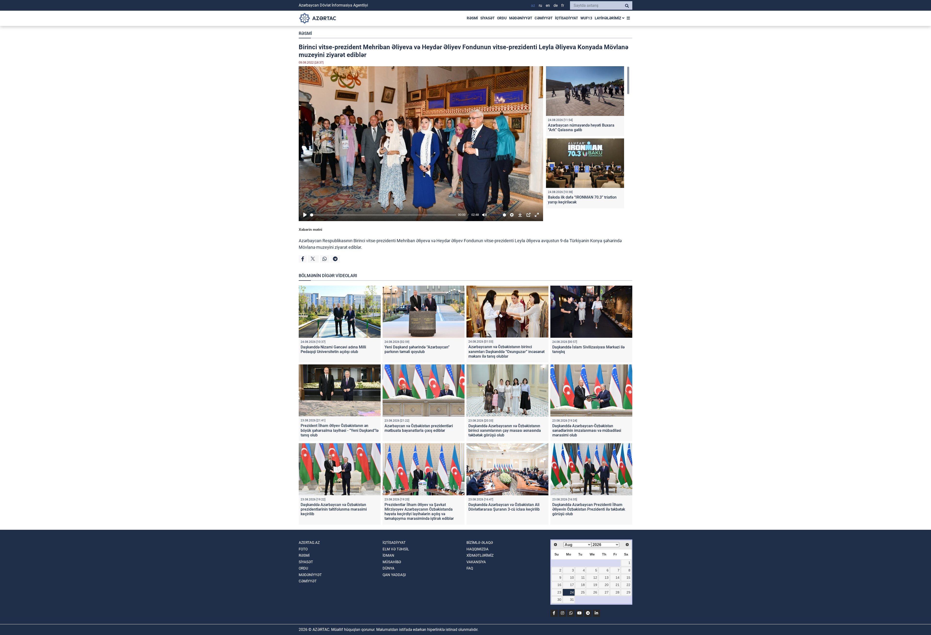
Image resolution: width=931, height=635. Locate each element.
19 (595, 585)
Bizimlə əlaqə (479, 542)
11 (583, 577)
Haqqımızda (477, 549)
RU (540, 5)
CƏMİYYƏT (544, 18)
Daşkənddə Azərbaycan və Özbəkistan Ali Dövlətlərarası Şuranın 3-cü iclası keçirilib (504, 507)
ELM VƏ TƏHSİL (396, 549)
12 (595, 577)
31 (572, 600)
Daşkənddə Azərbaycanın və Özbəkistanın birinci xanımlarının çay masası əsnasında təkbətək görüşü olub (504, 430)
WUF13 (586, 18)
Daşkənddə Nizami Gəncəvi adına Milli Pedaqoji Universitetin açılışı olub (333, 349)
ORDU (502, 18)
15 (628, 577)
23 (559, 592)
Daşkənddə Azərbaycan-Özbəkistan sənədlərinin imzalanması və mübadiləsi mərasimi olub (586, 430)
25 (583, 592)
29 (628, 592)
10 (572, 577)
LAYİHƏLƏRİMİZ (608, 18)
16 (559, 585)
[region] (587, 138)
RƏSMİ (472, 18)
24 (572, 592)
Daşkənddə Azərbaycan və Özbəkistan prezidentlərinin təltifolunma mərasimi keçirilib (334, 509)
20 (607, 585)
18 (583, 585)
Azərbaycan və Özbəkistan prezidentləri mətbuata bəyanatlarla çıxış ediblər (419, 428)
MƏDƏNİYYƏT (520, 18)
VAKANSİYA (476, 562)
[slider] (383, 215)
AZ (533, 5)
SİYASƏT (487, 18)
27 (607, 592)
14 (617, 577)
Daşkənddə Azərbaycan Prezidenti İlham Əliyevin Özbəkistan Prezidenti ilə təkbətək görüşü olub (588, 509)
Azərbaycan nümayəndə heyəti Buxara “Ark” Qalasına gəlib (581, 127)
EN (548, 5)
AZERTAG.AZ (309, 542)
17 (572, 585)
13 (607, 577)
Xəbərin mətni (310, 229)
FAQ (469, 568)
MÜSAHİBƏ (392, 562)
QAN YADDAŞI (394, 575)
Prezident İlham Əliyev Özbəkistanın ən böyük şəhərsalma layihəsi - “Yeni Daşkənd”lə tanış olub (339, 430)
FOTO (303, 549)
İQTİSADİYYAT (566, 18)
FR (562, 5)
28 (617, 592)
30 (559, 600)
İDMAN (388, 555)
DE (556, 5)
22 (628, 585)
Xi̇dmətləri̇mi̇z (480, 555)
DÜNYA (388, 568)
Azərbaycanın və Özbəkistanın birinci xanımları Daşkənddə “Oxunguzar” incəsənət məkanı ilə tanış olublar (506, 351)
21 (617, 585)
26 (595, 592)
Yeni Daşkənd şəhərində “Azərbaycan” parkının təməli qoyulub (417, 349)
